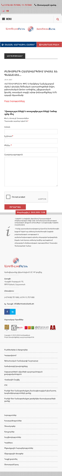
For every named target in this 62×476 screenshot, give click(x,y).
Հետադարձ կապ (11, 464)
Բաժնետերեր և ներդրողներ (16, 349)
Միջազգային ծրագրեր (13, 453)
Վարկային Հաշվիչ (12, 379)
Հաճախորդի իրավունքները (16, 366)
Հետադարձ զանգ (46, 5)
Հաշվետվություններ (12, 437)
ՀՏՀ (5, 385)
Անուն (7, 126)
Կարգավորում (10, 355)
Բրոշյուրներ (9, 431)
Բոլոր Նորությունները (14, 101)
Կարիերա (8, 442)
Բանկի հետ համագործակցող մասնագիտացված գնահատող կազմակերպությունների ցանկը (30, 391)
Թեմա (8, 145)
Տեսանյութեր (9, 426)
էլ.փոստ (8, 136)
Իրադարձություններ (13, 420)
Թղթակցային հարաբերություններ (18, 448)
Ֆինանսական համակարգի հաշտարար (21, 361)
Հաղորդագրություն (13, 154)
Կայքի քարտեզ (10, 459)
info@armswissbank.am (24, 304)
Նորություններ (10, 415)
